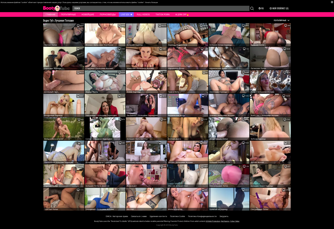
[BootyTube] (56, 8)
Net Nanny (225, 221)
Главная (50, 14)
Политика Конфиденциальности (202, 216)
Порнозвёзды (108, 14)
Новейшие (88, 14)
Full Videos (143, 14)
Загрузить (224, 216)
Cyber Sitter (234, 221)
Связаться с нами (139, 216)
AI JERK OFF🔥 (182, 14)
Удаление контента (158, 216)
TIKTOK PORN (163, 14)
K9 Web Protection (213, 221)
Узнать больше (151, 2)
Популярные (68, 14)
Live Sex (125, 14)
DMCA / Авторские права (117, 216)
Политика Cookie (177, 216)
